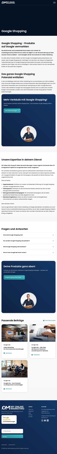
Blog (30, 413)
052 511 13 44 (44, 417)
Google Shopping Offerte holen (13, 277)
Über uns (31, 409)
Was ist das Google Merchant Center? (14, 252)
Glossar (30, 415)
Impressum (4, 445)
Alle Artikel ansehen (50, 320)
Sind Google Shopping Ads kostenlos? (14, 247)
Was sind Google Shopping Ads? (13, 235)
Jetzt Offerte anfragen (11, 110)
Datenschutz (12, 445)
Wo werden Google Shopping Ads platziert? (16, 241)
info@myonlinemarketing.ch (48, 416)
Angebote (31, 411)
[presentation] (54, 2)
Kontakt (31, 416)
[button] (9, 419)
